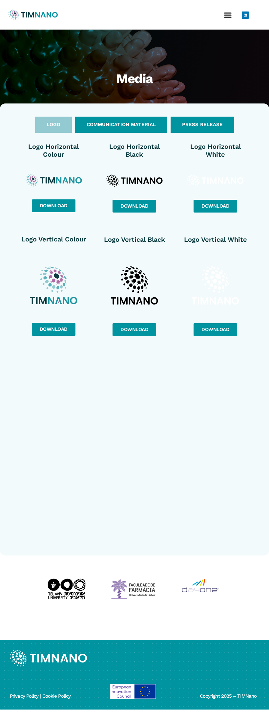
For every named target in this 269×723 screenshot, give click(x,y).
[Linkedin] (245, 15)
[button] (227, 15)
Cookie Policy (56, 696)
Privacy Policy (24, 696)
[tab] (53, 125)
